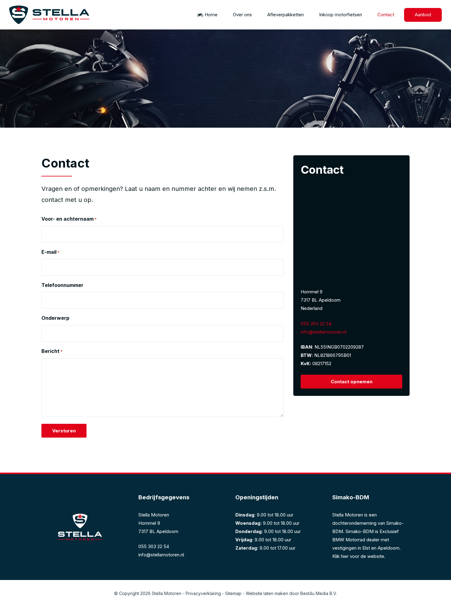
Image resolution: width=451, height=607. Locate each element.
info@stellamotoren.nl (323, 332)
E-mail (50, 252)
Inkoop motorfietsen (340, 14)
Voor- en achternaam (69, 219)
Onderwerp (55, 318)
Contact (385, 14)
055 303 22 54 (316, 324)
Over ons (242, 14)
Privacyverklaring (203, 593)
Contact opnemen (351, 382)
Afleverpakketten (285, 14)
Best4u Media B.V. (318, 593)
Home (211, 14)
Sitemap (233, 593)
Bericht (52, 351)
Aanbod (423, 14)
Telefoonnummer (62, 285)
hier (345, 556)
